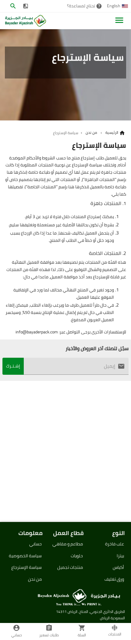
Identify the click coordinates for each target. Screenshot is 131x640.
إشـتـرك (13, 366)
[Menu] (119, 20)
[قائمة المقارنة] (25, 6)
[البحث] (13, 6)
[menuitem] (117, 6)
